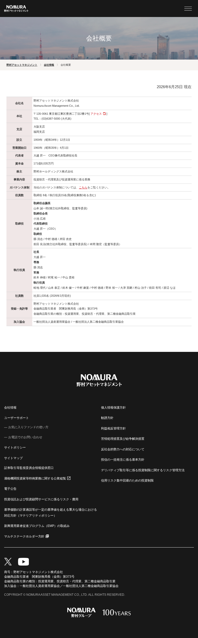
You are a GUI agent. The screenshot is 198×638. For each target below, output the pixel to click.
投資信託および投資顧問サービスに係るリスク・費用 (41, 499)
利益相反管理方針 (113, 428)
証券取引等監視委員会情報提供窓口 (29, 468)
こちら (83, 187)
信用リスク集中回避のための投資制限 (127, 480)
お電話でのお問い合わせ (25, 437)
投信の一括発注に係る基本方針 (122, 459)
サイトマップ (13, 458)
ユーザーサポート (16, 418)
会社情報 (10, 407)
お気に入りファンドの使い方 (28, 427)
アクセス (96, 113)
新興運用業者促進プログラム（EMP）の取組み (37, 526)
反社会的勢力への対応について (122, 449)
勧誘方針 (107, 418)
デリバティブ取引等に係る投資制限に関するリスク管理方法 (143, 470)
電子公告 (10, 489)
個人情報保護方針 (113, 407)
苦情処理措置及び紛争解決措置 (122, 439)
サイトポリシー (15, 447)
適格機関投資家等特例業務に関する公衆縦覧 (35, 478)
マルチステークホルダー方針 (24, 536)
